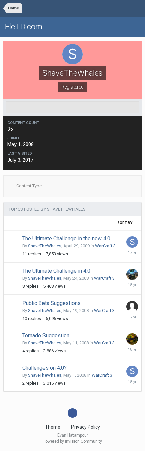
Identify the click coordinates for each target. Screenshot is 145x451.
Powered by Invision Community (72, 441)
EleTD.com (23, 26)
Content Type (28, 185)
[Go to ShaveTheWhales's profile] (132, 242)
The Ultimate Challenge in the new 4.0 (66, 238)
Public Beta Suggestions (51, 303)
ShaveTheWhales (44, 245)
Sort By (125, 223)
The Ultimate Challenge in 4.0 (56, 271)
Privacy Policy (85, 427)
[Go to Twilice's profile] (132, 339)
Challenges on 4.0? (44, 368)
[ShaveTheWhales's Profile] (72, 107)
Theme (53, 427)
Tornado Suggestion (45, 335)
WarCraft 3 (105, 245)
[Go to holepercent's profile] (132, 274)
